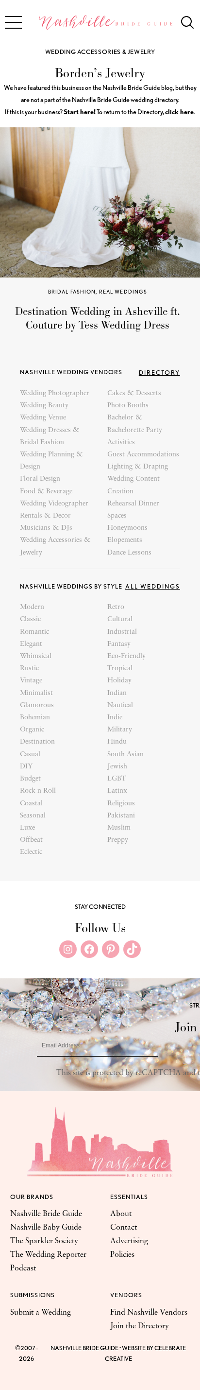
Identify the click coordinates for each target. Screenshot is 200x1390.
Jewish (117, 766)
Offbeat (31, 840)
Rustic (29, 668)
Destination (37, 742)
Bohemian (35, 717)
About (121, 1214)
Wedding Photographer (54, 393)
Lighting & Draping (137, 466)
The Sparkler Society (44, 1241)
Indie (114, 717)
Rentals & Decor (45, 516)
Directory (159, 372)
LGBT (116, 778)
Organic (32, 729)
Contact (123, 1228)
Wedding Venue (43, 417)
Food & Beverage (46, 491)
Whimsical (35, 656)
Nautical (120, 705)
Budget (30, 778)
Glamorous (37, 705)
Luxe (27, 828)
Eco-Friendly (126, 656)
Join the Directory (139, 1326)
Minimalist (36, 693)
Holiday (119, 680)
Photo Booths (128, 405)
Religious (121, 803)
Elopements (124, 540)
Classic (30, 619)
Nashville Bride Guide (46, 1214)
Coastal (31, 803)
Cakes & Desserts (134, 393)
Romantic (34, 632)
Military (119, 729)
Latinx (117, 791)
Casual (30, 754)
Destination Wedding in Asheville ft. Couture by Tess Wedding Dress (97, 318)
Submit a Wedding (40, 1313)
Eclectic (31, 852)
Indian (117, 693)
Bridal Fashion (72, 291)
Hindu (117, 742)
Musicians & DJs (46, 528)
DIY (26, 766)
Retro (115, 607)
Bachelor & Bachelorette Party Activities (134, 430)
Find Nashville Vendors (148, 1313)
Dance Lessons (129, 552)
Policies (122, 1255)
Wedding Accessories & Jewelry (100, 51)
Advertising (129, 1241)
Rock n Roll (38, 791)
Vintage (31, 680)
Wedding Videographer (54, 503)
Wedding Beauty (44, 405)
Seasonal (33, 815)
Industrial (122, 632)
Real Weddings (123, 291)
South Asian (125, 754)
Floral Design (40, 479)
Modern (32, 607)
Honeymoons (127, 528)
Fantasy (119, 644)
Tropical (120, 668)
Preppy (117, 840)
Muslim (119, 828)
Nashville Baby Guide (46, 1228)
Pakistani (121, 815)
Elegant (31, 644)
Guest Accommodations (143, 454)
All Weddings (152, 586)
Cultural (120, 619)
